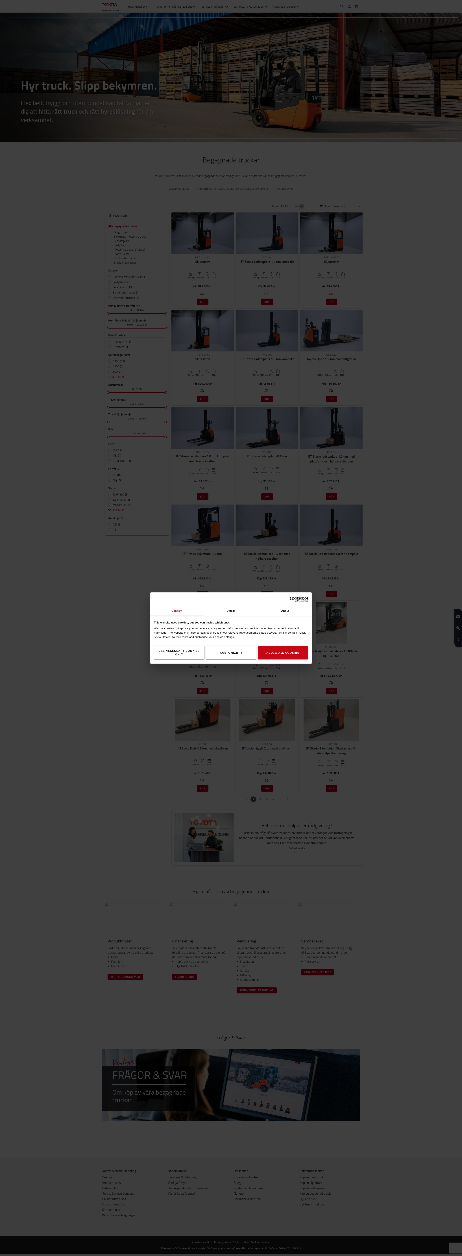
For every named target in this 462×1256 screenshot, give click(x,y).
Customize (229, 652)
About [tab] (285, 610)
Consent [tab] (176, 610)
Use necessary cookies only (179, 652)
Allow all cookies (282, 652)
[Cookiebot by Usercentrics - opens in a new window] (292, 599)
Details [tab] (231, 610)
